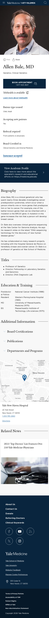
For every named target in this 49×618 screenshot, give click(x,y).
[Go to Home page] (13, 3)
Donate (9, 514)
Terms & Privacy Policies (14, 593)
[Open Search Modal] (45, 2)
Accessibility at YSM (12, 597)
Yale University (11, 565)
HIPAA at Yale (10, 604)
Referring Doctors (15, 518)
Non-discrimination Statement (17, 608)
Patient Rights (10, 601)
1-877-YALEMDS (28, 3)
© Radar (34, 401)
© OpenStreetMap (42, 401)
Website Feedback (13, 570)
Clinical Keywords (14, 523)
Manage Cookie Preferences (16, 574)
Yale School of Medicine (14, 561)
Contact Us (11, 509)
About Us (10, 504)
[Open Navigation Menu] (4, 2)
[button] (24, 331)
